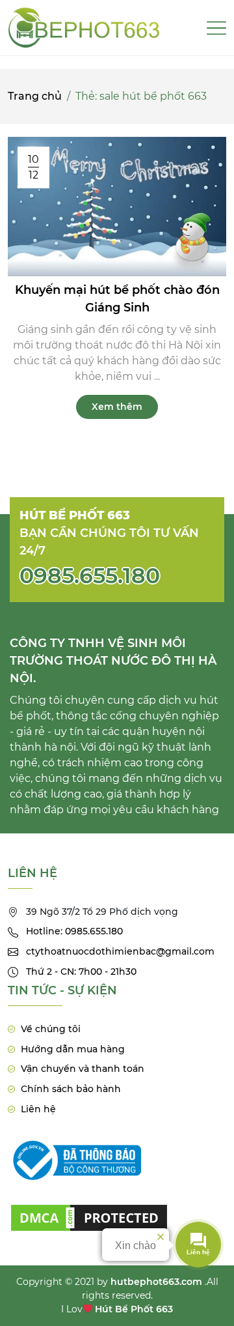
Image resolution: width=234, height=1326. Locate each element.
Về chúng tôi (51, 1029)
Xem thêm (117, 406)
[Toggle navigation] (216, 28)
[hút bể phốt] (89, 1209)
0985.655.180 (90, 575)
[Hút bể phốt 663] (84, 28)
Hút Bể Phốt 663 (134, 1309)
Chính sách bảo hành (71, 1089)
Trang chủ (35, 96)
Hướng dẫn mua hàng (73, 1049)
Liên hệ (38, 1109)
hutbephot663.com (156, 1282)
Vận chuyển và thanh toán (82, 1068)
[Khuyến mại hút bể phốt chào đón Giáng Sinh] (117, 205)
